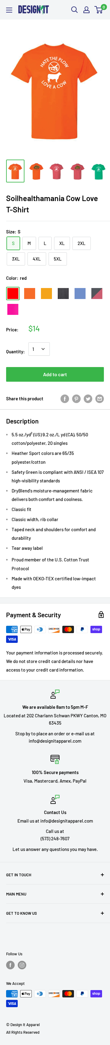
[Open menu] (9, 10)
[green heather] (29, 309)
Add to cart (55, 374)
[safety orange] (29, 293)
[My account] (86, 9)
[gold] (46, 293)
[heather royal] (80, 293)
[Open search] (74, 9)
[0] (99, 9)
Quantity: (15, 351)
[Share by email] (99, 398)
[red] (12, 293)
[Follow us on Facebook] (10, 965)
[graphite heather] (63, 293)
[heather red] (96, 293)
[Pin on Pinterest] (76, 398)
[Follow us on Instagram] (22, 965)
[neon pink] (12, 309)
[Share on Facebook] (65, 398)
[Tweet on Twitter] (88, 398)
